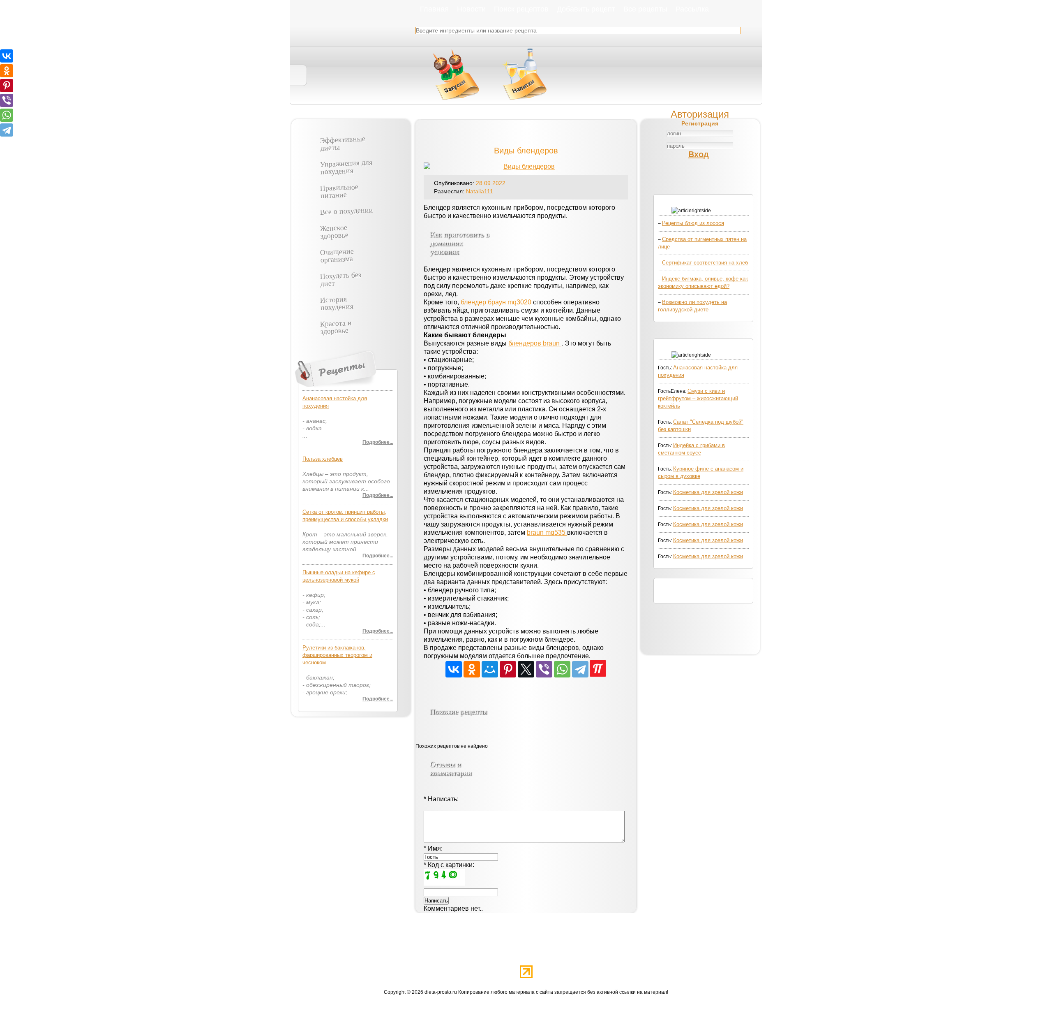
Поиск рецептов (521, 9)
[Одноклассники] (472, 669)
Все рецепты (645, 9)
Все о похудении (347, 211)
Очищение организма (337, 254)
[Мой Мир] (490, 669)
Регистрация (699, 123)
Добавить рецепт (586, 9)
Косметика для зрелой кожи (708, 492)
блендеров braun (534, 343)
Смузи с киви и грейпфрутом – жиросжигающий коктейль (698, 398)
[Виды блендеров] (526, 166)
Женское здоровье (334, 230)
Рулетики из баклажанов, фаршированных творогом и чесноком (337, 655)
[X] (526, 669)
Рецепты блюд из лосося (693, 223)
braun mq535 (547, 532)
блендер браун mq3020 (497, 302)
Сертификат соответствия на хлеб (705, 263)
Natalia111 (479, 191)
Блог (542, 953)
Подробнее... (377, 442)
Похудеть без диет (340, 278)
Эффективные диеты (342, 142)
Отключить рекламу (375, 953)
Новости (471, 9)
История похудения (336, 302)
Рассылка (692, 9)
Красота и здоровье (336, 326)
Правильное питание (339, 190)
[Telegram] (580, 669)
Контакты (697, 953)
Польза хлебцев (322, 459)
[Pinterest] (508, 669)
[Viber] (544, 669)
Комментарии (644, 953)
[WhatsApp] (562, 669)
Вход (698, 154)
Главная (434, 9)
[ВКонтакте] (453, 669)
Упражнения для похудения (346, 166)
